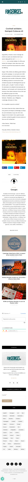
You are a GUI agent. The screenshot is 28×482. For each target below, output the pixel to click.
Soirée (9, 443)
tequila (4, 446)
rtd (4, 443)
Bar (9, 174)
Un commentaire (18, 34)
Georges (14, 190)
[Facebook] (7, 464)
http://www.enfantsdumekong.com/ (11, 132)
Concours (12, 424)
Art (18, 413)
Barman (5, 415)
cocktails (20, 421)
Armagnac (12, 413)
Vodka (9, 449)
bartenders (20, 415)
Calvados (18, 418)
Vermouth (18, 446)
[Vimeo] (16, 464)
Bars (14, 25)
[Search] (24, 2)
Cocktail (16, 174)
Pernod (4, 440)
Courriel (4, 395)
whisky (22, 449)
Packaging (5, 438)
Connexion (23, 313)
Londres (5, 435)
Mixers (18, 435)
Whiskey (16, 449)
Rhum (16, 440)
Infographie (13, 429)
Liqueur (5, 432)
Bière (4, 418)
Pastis (17, 438)
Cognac (4, 424)
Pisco (11, 440)
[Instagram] (11, 464)
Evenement (12, 427)
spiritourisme (17, 443)
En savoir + (14, 378)
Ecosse (4, 427)
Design (18, 424)
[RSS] (20, 464)
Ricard (22, 440)
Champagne (5, 421)
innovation (21, 429)
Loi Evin (17, 432)
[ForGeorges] (14, 11)
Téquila (11, 446)
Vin (4, 449)
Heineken (5, 429)
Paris (12, 438)
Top (14, 478)
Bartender (12, 415)
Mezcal (11, 435)
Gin (18, 427)
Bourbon (11, 418)
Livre (11, 432)
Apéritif (4, 413)
